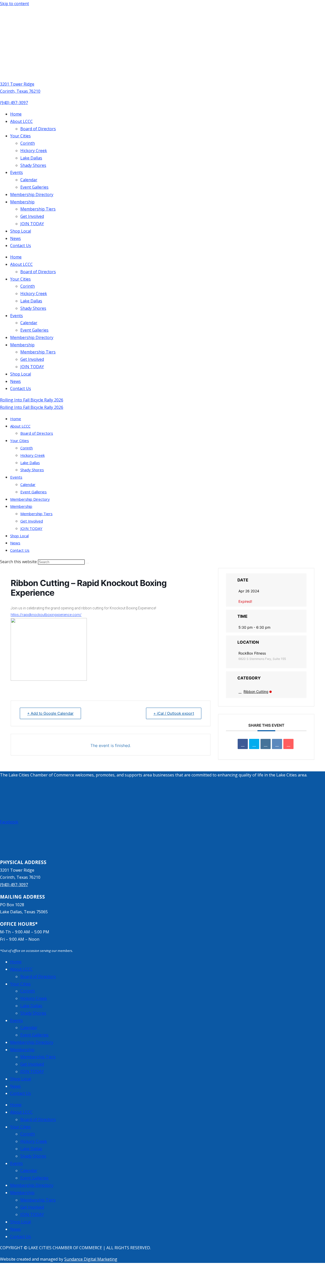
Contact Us (20, 245)
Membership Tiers (38, 209)
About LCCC (21, 121)
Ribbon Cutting (255, 691)
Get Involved (32, 216)
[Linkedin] (266, 744)
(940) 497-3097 (14, 102)
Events (16, 172)
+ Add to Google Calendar (50, 713)
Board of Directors (38, 129)
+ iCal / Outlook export (173, 713)
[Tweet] (254, 744)
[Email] (288, 744)
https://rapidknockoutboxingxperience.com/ (46, 615)
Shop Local (20, 231)
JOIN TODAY (32, 223)
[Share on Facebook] (243, 744)
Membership (22, 202)
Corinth (27, 143)
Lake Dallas (31, 158)
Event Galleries (34, 187)
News (15, 238)
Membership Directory (31, 194)
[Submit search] (87, 563)
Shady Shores (33, 165)
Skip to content (14, 3)
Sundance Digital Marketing (90, 1259)
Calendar (28, 180)
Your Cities (20, 136)
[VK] (277, 744)
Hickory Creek (33, 150)
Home (16, 114)
